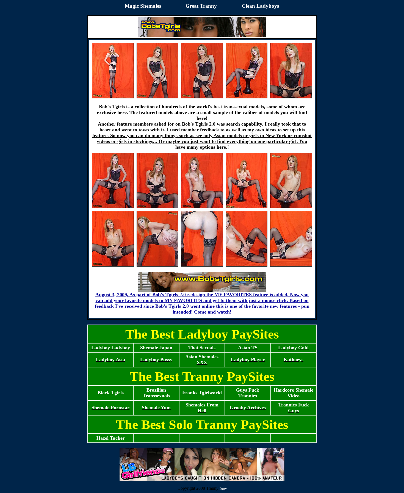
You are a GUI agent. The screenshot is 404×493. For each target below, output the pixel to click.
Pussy (223, 488)
